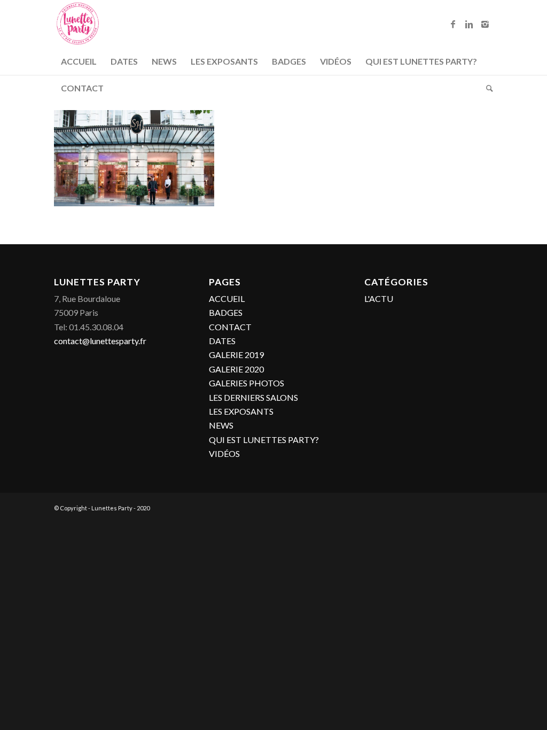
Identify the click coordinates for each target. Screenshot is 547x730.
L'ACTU (378, 298)
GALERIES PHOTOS (246, 383)
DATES (222, 341)
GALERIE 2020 (236, 369)
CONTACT (230, 327)
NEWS (221, 425)
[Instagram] (485, 24)
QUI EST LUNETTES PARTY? (264, 439)
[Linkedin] (469, 24)
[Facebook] (453, 24)
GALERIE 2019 (236, 355)
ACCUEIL (227, 298)
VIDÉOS (224, 453)
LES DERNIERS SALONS (253, 397)
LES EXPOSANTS (241, 411)
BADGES (226, 312)
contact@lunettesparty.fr (100, 341)
